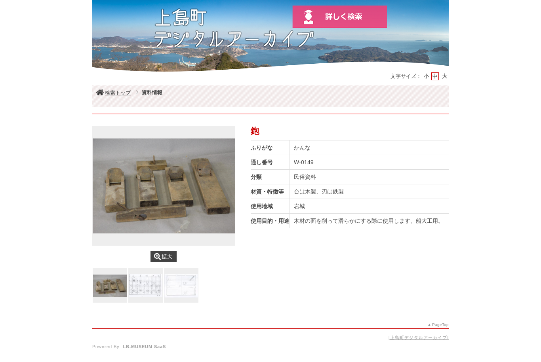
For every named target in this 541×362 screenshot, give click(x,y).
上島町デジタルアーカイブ (418, 337)
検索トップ (118, 93)
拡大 (167, 257)
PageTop (440, 324)
